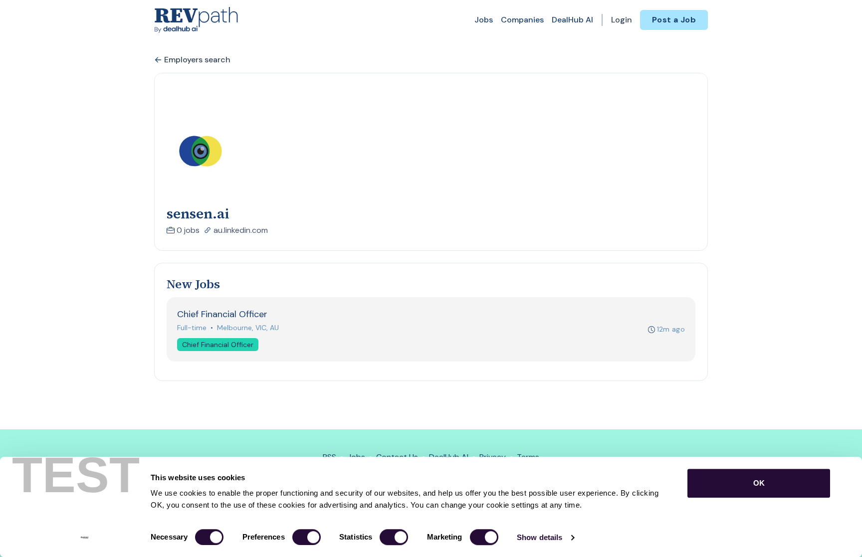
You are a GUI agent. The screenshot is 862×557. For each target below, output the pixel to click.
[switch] (306, 537)
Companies (522, 19)
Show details (539, 537)
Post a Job (674, 19)
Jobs (483, 19)
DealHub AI (572, 19)
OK (759, 483)
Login (621, 19)
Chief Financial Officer (217, 344)
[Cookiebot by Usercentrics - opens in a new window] (84, 537)
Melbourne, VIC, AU (248, 327)
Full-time (192, 327)
